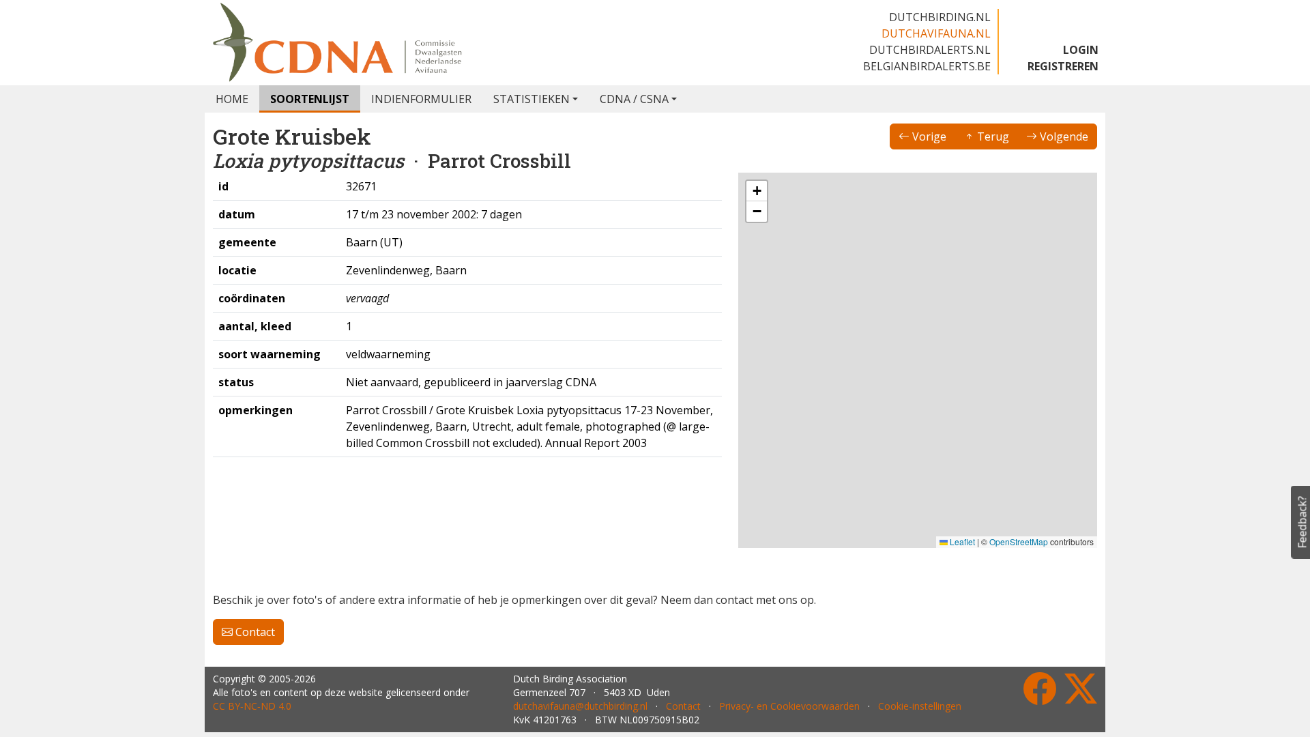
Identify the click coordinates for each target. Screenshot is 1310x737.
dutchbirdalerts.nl (930, 49)
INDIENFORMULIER (421, 98)
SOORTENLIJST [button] (309, 98)
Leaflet (961, 541)
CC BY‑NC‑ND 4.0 (252, 705)
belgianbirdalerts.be (927, 66)
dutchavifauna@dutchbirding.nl (580, 705)
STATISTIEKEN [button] (531, 98)
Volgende (1062, 136)
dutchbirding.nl (940, 17)
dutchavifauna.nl (936, 33)
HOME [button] (232, 98)
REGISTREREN (1063, 66)
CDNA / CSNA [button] (634, 98)
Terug (991, 136)
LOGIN (1080, 49)
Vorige (927, 136)
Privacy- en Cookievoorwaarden (789, 705)
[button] (756, 191)
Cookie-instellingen (919, 705)
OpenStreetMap (1018, 541)
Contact (254, 631)
